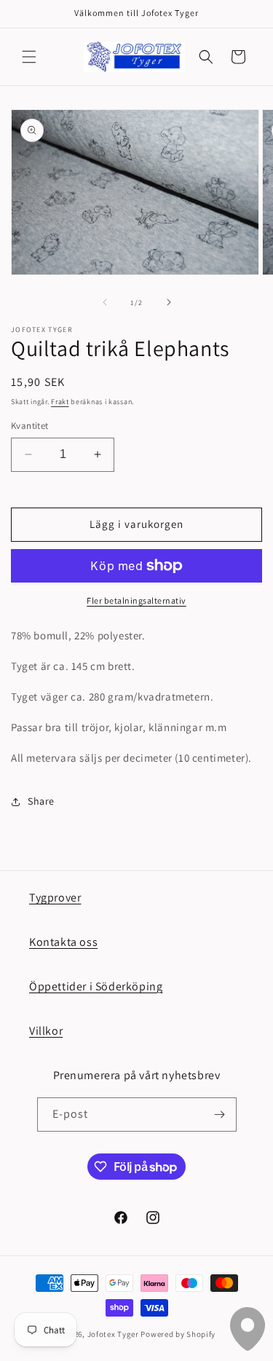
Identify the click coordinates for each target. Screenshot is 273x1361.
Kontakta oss (63, 942)
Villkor (46, 1030)
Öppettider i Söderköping (95, 986)
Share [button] (41, 801)
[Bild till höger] (169, 302)
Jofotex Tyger (113, 1334)
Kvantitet (30, 425)
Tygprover (55, 897)
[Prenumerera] (220, 1114)
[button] (29, 57)
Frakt (60, 401)
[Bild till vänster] (105, 302)
